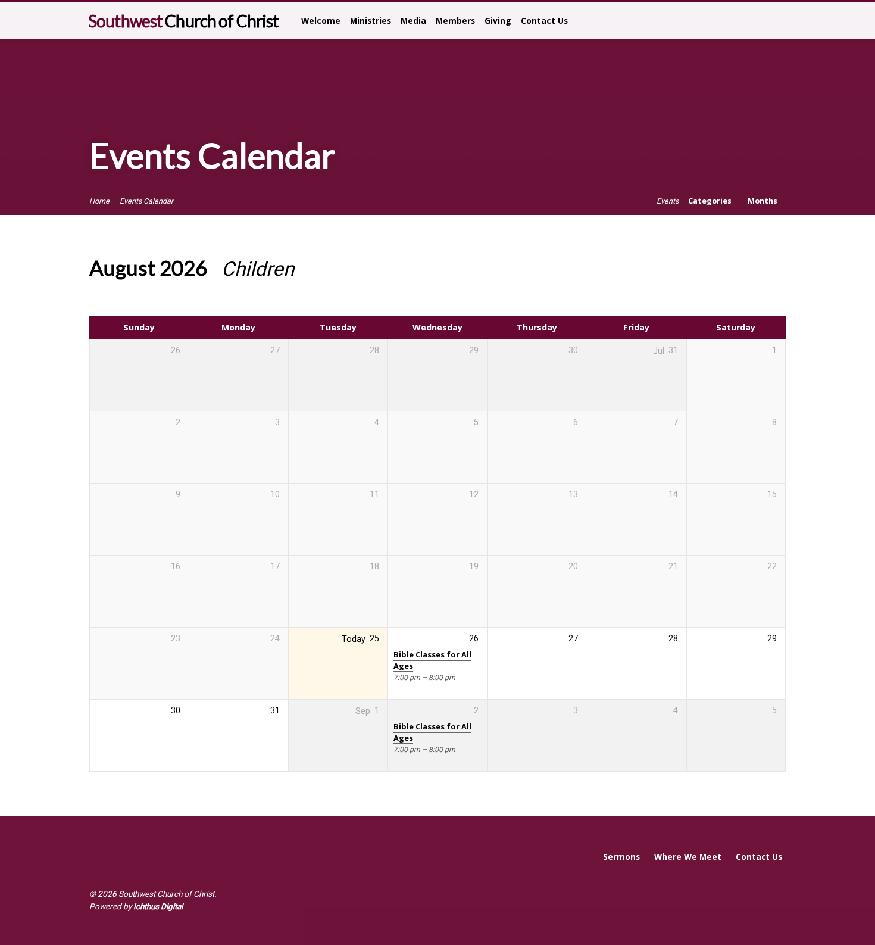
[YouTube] (781, 20)
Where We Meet (687, 856)
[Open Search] (745, 21)
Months (763, 201)
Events (668, 201)
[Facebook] (767, 20)
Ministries (370, 20)
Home (99, 201)
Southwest (183, 21)
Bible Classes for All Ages (432, 660)
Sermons (621, 856)
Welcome (320, 20)
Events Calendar (146, 201)
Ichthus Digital (158, 906)
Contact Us (544, 20)
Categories (710, 201)
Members (455, 20)
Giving (498, 20)
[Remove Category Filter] (308, 268)
